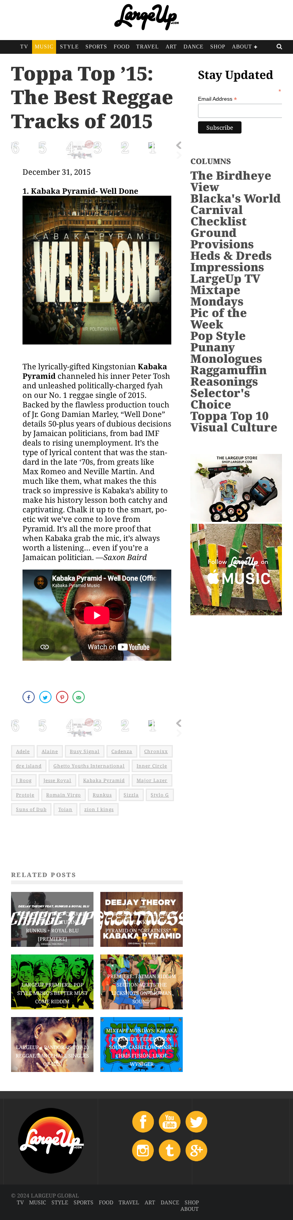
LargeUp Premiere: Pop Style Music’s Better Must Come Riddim (52, 993)
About (242, 47)
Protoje (25, 795)
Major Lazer (152, 780)
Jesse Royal (57, 780)
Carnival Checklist (218, 215)
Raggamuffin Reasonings (228, 375)
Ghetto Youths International (89, 766)
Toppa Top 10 (229, 415)
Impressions (227, 267)
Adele (23, 751)
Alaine (50, 751)
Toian (65, 809)
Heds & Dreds (231, 255)
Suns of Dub (31, 809)
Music (44, 47)
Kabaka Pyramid (104, 780)
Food (122, 47)
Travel (147, 47)
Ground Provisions (222, 238)
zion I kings (99, 809)
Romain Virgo (63, 795)
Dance (194, 47)
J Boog (24, 780)
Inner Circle (152, 766)
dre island (29, 766)
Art (171, 47)
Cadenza (121, 751)
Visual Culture (233, 427)
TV (24, 47)
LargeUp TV (225, 278)
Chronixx (156, 751)
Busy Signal (85, 751)
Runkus (102, 795)
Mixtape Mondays (216, 295)
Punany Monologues (226, 352)
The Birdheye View (230, 181)
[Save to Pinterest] (63, 697)
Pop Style (218, 335)
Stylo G (160, 795)
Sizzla (131, 795)
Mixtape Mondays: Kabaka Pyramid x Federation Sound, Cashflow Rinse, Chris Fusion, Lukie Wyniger (141, 1047)
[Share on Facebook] (29, 697)
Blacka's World (235, 198)
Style (69, 47)
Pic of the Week (218, 318)
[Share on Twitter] (46, 697)
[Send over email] (79, 697)
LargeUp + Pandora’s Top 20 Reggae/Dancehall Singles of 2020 (52, 1055)
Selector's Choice (220, 398)
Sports (96, 47)
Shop (217, 47)
